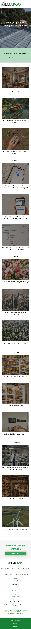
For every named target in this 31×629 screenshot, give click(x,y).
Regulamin (15, 627)
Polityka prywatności (15, 621)
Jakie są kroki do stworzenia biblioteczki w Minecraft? (15, 91)
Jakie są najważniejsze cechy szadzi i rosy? (15, 282)
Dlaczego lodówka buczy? (15, 405)
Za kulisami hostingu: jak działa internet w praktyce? (15, 53)
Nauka (16, 256)
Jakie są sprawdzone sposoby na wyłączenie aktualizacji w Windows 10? (15, 248)
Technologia (16, 442)
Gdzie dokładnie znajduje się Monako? (15, 608)
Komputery (15, 160)
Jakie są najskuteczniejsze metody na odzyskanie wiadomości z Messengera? (15, 187)
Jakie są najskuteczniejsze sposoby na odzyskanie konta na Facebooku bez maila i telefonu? (15, 217)
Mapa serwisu (15, 624)
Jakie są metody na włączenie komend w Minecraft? (15, 152)
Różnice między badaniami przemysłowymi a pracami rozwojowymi (15, 469)
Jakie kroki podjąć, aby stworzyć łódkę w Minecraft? (15, 122)
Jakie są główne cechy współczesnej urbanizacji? (15, 313)
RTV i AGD (15, 352)
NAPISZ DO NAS (15, 553)
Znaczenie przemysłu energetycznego (15, 529)
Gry (16, 64)
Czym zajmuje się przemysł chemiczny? (15, 614)
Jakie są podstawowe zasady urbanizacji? (15, 343)
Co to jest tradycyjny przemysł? (15, 498)
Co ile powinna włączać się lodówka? (15, 58)
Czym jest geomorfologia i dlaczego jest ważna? (15, 605)
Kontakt (15, 581)
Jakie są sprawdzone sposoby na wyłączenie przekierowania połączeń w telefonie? (15, 611)
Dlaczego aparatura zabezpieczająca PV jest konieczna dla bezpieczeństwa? (15, 24)
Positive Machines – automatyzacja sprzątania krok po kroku (15, 49)
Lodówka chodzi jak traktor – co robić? (15, 434)
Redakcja (15, 579)
